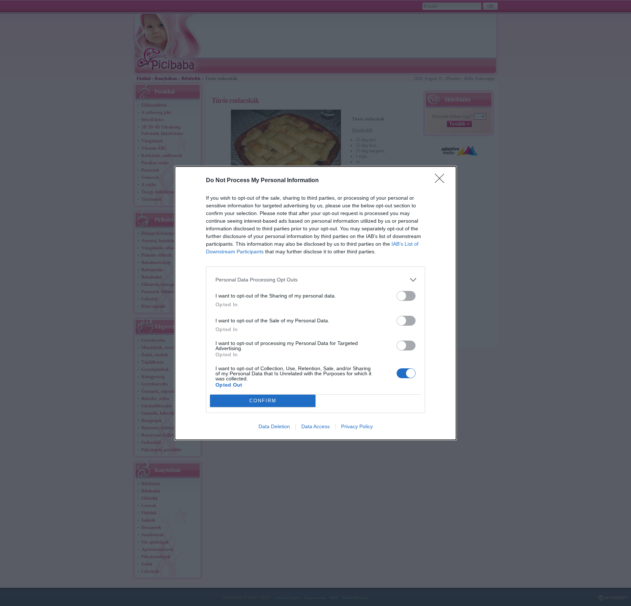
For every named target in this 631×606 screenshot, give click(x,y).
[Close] (442, 181)
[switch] (406, 296)
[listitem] (315, 280)
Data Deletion (274, 426)
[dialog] (315, 303)
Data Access (315, 426)
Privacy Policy (357, 426)
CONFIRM (262, 400)
